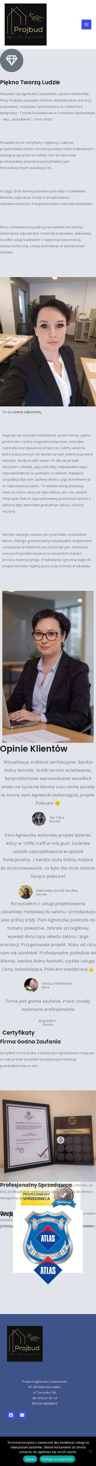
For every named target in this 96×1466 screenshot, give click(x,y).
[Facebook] (11, 1415)
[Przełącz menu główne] (86, 24)
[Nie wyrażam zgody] (90, 1451)
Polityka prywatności (57, 1459)
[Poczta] (22, 1415)
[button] (3, 1282)
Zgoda (30, 1459)
